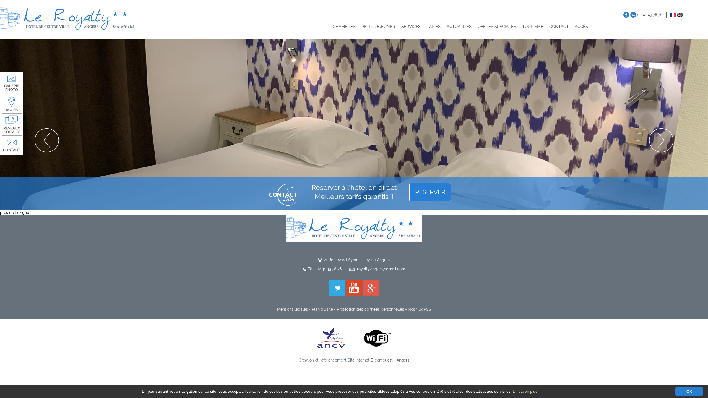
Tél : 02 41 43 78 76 (325, 269)
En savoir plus (525, 391)
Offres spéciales (497, 26)
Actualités (459, 26)
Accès (581, 26)
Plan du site (322, 309)
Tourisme (532, 26)
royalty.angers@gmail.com (381, 269)
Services (411, 26)
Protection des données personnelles (370, 309)
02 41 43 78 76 (649, 14)
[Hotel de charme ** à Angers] (68, 19)
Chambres (344, 26)
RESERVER (430, 192)
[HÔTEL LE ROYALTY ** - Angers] (354, 228)
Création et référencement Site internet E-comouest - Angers (354, 360)
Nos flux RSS (419, 309)
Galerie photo (11, 88)
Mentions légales (292, 309)
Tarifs (434, 26)
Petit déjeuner (378, 26)
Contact (559, 26)
